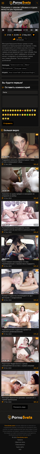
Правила (20, 440)
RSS (20, 449)
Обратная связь (20, 442)
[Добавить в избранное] (33, 35)
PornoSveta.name (10, 425)
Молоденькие (8, 68)
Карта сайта (20, 447)
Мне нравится (14, 39)
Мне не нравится (26, 39)
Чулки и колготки (16, 65)
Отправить (8, 123)
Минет (27, 65)
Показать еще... (20, 407)
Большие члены (20, 68)
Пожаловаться (20, 444)
